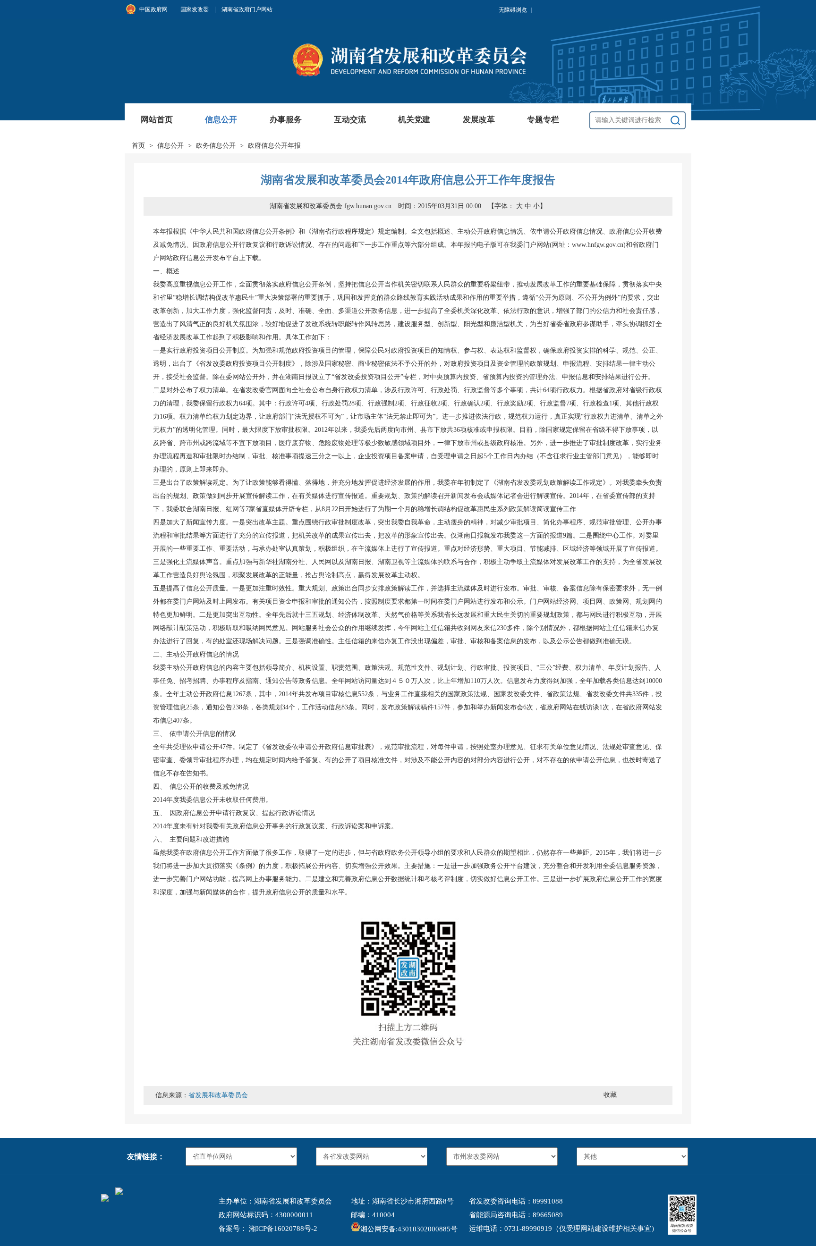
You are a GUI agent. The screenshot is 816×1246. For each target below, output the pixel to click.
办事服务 (286, 119)
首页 (138, 145)
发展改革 (479, 119)
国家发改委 (194, 9)
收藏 (610, 1094)
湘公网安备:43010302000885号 (409, 1229)
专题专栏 (543, 119)
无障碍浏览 (515, 10)
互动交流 (350, 119)
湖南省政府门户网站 (246, 9)
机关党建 (414, 119)
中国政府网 (153, 9)
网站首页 (157, 119)
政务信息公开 (216, 145)
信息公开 (221, 119)
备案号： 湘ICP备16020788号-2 (268, 1228)
